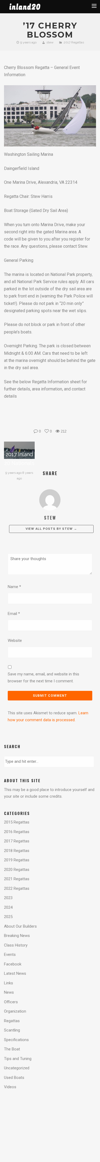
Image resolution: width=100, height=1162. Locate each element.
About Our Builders (20, 926)
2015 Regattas (16, 822)
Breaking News (17, 935)
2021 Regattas (16, 878)
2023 (8, 897)
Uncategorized (16, 1068)
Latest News (15, 973)
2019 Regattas (16, 860)
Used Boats (14, 1077)
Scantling (12, 1030)
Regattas (12, 1020)
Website (15, 640)
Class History (15, 945)
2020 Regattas (16, 869)
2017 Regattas (73, 42)
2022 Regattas (16, 888)
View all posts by (51, 529)
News (9, 992)
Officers (11, 1002)
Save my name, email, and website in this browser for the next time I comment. (43, 677)
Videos (10, 1086)
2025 (8, 916)
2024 (8, 907)
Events (10, 954)
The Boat (12, 1049)
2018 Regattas (16, 850)
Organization (15, 1011)
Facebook (12, 964)
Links (8, 983)
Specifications (16, 1039)
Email (14, 613)
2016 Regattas (16, 831)
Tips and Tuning (17, 1058)
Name (14, 586)
